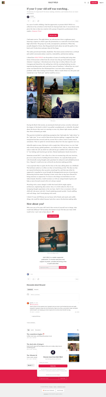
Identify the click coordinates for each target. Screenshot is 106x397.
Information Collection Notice (52, 370)
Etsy (39, 31)
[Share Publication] (88, 2)
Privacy (51, 386)
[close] (67, 351)
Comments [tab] (30, 289)
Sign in (101, 2)
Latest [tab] (32, 330)
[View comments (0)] (41, 340)
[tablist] (33, 289)
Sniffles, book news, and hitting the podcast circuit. (39, 336)
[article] (53, 337)
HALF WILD (39, 57)
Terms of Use (60, 369)
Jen (30, 303)
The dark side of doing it (35, 344)
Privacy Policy (64, 370)
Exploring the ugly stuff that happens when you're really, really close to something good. (44, 346)
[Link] (25, 204)
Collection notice (61, 386)
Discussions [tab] (38, 330)
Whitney (32, 16)
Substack (46, 394)
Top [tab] (28, 330)
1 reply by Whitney (36, 316)
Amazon (34, 31)
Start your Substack (49, 390)
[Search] (85, 2)
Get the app (60, 390)
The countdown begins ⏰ (35, 334)
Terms (55, 386)
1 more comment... (31, 322)
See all (29, 365)
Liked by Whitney (35, 304)
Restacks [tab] (36, 289)
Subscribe (94, 2)
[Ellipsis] (78, 303)
